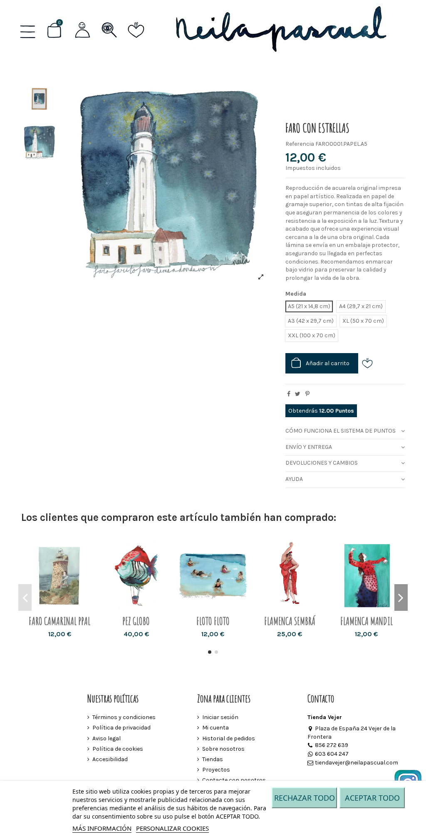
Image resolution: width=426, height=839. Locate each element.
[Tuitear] (297, 394)
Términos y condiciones (124, 717)
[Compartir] (288, 394)
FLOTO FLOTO (213, 621)
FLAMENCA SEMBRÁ (289, 621)
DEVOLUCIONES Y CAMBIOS (321, 462)
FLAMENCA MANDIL (366, 621)
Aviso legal (106, 738)
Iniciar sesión (220, 717)
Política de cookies (117, 748)
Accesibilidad (110, 759)
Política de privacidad (121, 727)
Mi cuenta (215, 727)
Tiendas (212, 759)
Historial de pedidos (228, 738)
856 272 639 (331, 745)
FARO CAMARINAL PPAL (59, 621)
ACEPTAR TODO (372, 798)
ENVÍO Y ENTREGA (308, 447)
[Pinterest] (307, 394)
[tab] (345, 431)
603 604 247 (332, 753)
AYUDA (294, 479)
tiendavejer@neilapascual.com (356, 762)
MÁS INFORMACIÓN (101, 828)
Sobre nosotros (223, 748)
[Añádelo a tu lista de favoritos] (370, 363)
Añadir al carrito (327, 363)
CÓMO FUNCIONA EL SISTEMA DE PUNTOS (340, 430)
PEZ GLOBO (136, 621)
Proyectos (216, 769)
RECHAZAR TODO (304, 798)
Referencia (299, 143)
